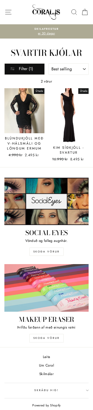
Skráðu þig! (46, 390)
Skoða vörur (46, 252)
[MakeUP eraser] (46, 287)
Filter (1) (25, 69)
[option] (46, 31)
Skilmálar (46, 373)
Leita (46, 356)
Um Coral (46, 365)
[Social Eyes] (46, 201)
